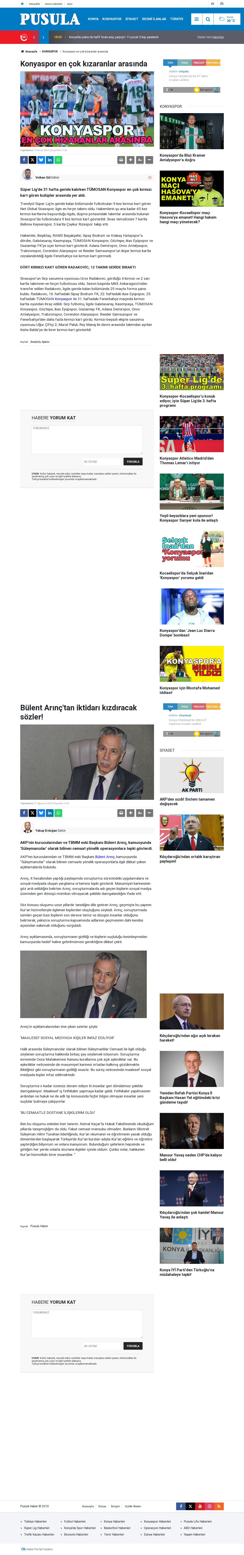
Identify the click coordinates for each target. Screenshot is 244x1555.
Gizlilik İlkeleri (133, 1506)
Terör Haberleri (114, 1534)
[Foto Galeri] (222, 4)
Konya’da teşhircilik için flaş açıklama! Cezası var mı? (104, 37)
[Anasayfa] (22, 3)
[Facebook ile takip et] (181, 1506)
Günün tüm (210, 37)
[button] (130, 160)
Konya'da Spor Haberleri (80, 1528)
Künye (102, 1506)
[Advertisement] (87, 377)
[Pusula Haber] (50, 19)
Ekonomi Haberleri (76, 1534)
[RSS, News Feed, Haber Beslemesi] (219, 1506)
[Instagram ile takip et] (149, 177)
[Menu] (196, 19)
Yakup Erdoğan (46, 830)
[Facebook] (24, 160)
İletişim (115, 1506)
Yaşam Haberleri (194, 1534)
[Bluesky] (41, 160)
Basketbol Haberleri (117, 1528)
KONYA (93, 19)
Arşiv (69, 3)
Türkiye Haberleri (35, 1521)
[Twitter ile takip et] (190, 1506)
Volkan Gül (43, 177)
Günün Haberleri (53, 3)
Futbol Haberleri (75, 1521)
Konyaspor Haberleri (157, 1521)
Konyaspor (63, 299)
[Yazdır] (121, 160)
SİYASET (131, 19)
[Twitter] (32, 160)
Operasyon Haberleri (157, 1528)
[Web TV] (212, 4)
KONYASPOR (111, 19)
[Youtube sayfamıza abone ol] (200, 1506)
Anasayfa (31, 51)
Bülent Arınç (105, 857)
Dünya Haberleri (154, 1534)
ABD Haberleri (193, 1528)
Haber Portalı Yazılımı (40, 1549)
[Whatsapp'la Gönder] (58, 160)
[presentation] (34, 37)
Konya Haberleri (114, 1521)
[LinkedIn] (50, 160)
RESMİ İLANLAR (154, 19)
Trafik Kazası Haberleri (39, 1534)
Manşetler (34, 3)
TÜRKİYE (176, 19)
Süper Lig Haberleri (36, 1528)
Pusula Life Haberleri (198, 1521)
